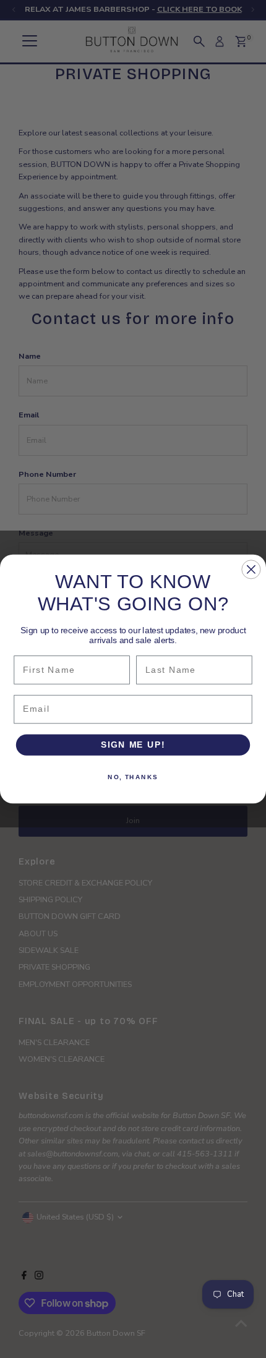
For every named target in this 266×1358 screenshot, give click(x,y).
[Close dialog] (250, 569)
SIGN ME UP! (133, 744)
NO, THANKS (133, 776)
